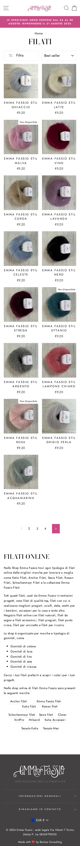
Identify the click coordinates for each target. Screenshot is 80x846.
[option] (40, 22)
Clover (62, 714)
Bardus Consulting (51, 842)
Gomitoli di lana (21, 651)
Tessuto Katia (29, 728)
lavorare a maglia (61, 572)
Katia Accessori (55, 720)
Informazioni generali (40, 796)
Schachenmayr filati (21, 714)
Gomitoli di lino (21, 656)
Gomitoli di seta (21, 661)
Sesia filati (46, 714)
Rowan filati (50, 706)
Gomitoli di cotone (23, 646)
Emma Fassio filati (49, 701)
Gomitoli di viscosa (23, 666)
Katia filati (29, 706)
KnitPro (19, 720)
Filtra (19, 55)
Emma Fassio (47, 595)
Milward (34, 720)
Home (39, 33)
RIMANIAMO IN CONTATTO (40, 809)
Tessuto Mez (51, 728)
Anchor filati (18, 701)
